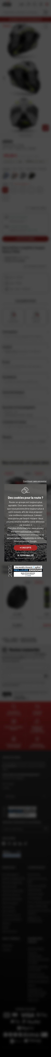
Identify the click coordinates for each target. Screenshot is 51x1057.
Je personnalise (25, 555)
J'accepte (26, 547)
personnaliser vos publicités (20, 538)
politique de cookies (30, 531)
